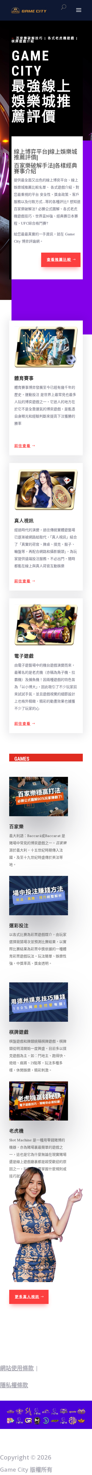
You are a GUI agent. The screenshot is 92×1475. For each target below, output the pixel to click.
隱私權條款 (14, 1385)
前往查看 (22, 446)
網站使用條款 (17, 1368)
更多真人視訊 (27, 1297)
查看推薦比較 (59, 259)
